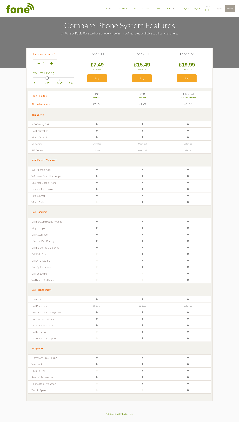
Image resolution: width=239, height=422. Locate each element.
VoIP (105, 8)
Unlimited (188, 94)
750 (142, 94)
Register (197, 8)
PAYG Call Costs (142, 8)
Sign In (187, 8)
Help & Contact (164, 8)
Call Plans (122, 8)
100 (96, 94)
